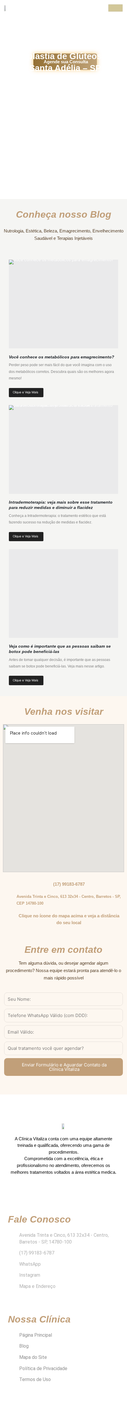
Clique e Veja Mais (25, 392)
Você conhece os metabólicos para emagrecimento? (61, 357)
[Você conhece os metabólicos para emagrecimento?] (63, 304)
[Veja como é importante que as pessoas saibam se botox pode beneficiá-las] (63, 593)
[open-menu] (115, 8)
